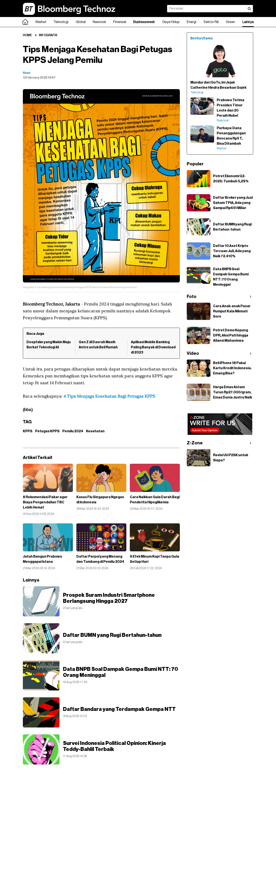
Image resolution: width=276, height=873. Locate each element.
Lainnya (248, 22)
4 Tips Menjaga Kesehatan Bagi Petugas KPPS (109, 396)
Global (81, 22)
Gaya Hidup (171, 22)
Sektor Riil (211, 22)
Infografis (48, 35)
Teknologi (60, 22)
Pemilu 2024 (72, 431)
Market (41, 22)
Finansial (119, 22)
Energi (191, 22)
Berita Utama (201, 38)
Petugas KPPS (47, 431)
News (27, 72)
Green (230, 22)
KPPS (27, 431)
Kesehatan (95, 431)
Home (27, 35)
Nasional (99, 22)
